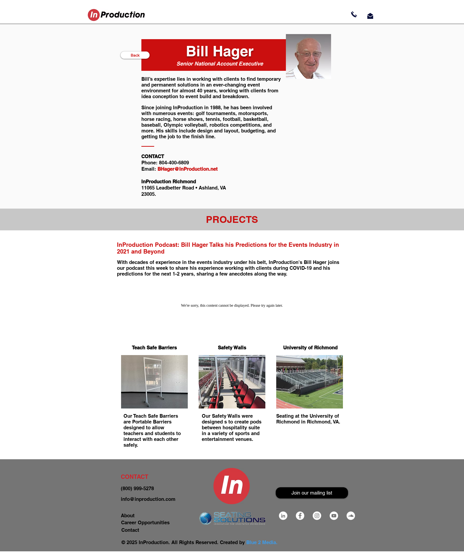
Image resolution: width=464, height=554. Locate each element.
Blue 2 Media (261, 542)
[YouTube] (334, 515)
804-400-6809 (174, 163)
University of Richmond (310, 347)
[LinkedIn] (283, 515)
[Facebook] (300, 515)
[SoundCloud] (351, 515)
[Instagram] (317, 515)
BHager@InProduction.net (188, 169)
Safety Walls (232, 347)
